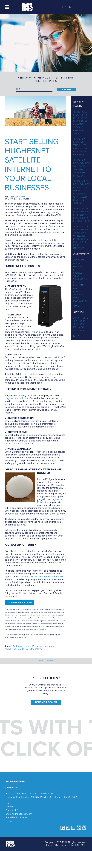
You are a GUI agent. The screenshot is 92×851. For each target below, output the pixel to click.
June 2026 (79, 324)
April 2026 (79, 330)
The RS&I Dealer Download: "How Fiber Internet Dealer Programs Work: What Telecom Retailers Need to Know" (81, 192)
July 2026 (79, 321)
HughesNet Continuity (16, 398)
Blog (8, 803)
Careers (9, 806)
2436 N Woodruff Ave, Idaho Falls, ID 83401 (54, 797)
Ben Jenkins (20, 197)
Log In (66, 7)
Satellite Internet (34, 649)
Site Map (80, 845)
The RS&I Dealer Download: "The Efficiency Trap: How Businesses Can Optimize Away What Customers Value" (81, 122)
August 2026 (80, 318)
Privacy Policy (68, 845)
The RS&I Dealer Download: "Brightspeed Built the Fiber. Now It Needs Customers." (80, 147)
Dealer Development (79, 285)
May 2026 (78, 327)
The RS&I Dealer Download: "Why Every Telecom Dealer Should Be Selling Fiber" (81, 215)
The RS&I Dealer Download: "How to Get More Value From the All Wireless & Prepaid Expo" (81, 168)
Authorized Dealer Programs (27, 646)
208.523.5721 (45, 793)
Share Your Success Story (19, 813)
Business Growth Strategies (80, 276)
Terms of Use (52, 845)
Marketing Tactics (78, 293)
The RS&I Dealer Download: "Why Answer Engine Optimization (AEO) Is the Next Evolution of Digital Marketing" (81, 237)
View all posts (46, 660)
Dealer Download (80, 299)
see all (77, 306)
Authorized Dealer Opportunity (79, 265)
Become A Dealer (46, 702)
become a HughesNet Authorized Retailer (41, 576)
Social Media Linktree (16, 817)
